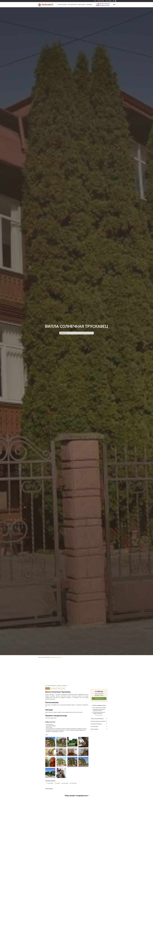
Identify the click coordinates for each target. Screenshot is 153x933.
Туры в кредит (109, 0)
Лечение (58, 688)
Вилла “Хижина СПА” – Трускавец (46, 816)
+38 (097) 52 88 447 (104, 3)
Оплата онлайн (101, 0)
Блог (95, 0)
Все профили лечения (99, 715)
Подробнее (47, 832)
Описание (47, 688)
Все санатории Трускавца (96, 723)
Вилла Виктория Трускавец (43, 891)
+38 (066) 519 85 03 (104, 5)
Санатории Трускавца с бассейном (98, 721)
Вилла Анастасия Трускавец (44, 854)
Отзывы (63, 688)
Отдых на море (81, 4)
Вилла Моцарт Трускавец (46, 927)
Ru (114, 4)
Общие (46, 734)
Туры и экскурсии (72, 4)
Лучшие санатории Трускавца (97, 718)
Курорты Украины (62, 4)
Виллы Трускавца (45, 657)
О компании (89, 4)
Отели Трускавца (94, 726)
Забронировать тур (99, 698)
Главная (39, 657)
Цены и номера (53, 688)
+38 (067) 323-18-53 (99, 693)
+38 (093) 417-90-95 (99, 695)
